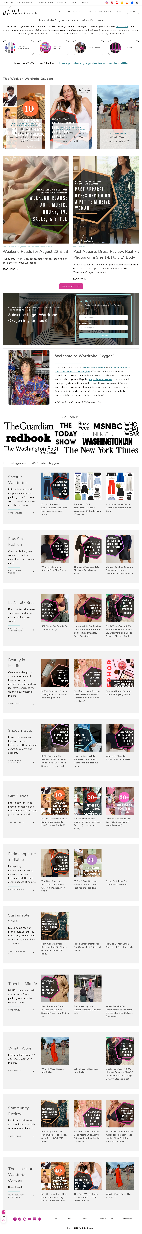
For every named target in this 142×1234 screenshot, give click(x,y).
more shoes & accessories (14, 762)
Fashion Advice (79, 129)
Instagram (61, 3)
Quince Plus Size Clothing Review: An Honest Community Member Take (119, 570)
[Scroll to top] (137, 1225)
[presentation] (24, 117)
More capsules (15, 513)
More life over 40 (16, 890)
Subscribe (8, 3)
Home (56, 1219)
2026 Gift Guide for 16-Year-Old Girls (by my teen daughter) (119, 822)
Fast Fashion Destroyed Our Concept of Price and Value (87, 947)
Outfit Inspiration (118, 133)
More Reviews (14, 1136)
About (71, 1219)
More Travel (14, 1010)
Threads (84, 3)
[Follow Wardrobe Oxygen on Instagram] (15, 1219)
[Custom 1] (127, 3)
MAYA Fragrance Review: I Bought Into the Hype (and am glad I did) (54, 694)
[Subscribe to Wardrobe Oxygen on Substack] (34, 1219)
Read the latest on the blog (16, 1196)
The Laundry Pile (45, 3)
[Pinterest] (112, 3)
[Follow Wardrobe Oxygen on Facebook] (19, 1219)
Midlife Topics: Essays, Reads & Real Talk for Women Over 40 (27, 247)
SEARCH (133, 12)
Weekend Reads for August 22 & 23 (35, 251)
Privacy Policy (106, 1219)
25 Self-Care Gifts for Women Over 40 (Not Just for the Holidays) (86, 884)
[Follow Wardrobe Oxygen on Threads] (24, 1219)
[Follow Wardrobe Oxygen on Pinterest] (39, 1219)
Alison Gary (122, 26)
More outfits (14, 1071)
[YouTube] (117, 3)
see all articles (71, 286)
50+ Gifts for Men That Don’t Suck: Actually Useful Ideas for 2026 (54, 822)
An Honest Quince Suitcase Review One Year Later (87, 1010)
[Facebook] (132, 3)
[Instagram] (107, 3)
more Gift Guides (16, 822)
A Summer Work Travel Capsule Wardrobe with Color (118, 508)
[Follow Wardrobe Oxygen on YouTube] (29, 1219)
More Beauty (14, 704)
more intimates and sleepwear (15, 630)
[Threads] (137, 3)
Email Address (86, 323)
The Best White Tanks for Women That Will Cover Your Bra (71, 137)
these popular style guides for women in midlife (93, 63)
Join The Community (25, 3)
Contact (87, 1219)
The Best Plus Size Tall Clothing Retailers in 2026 (86, 570)
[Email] (122, 3)
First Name (84, 313)
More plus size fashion (15, 572)
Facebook (73, 3)
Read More (10, 269)
